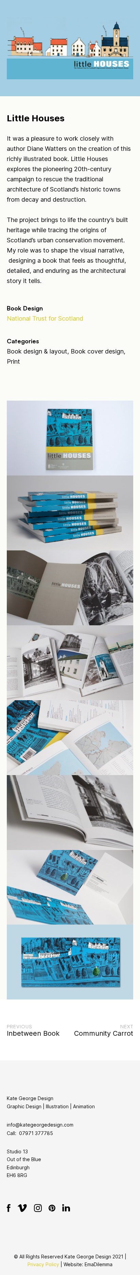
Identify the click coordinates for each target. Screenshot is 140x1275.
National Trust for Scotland (45, 318)
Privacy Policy (43, 1264)
